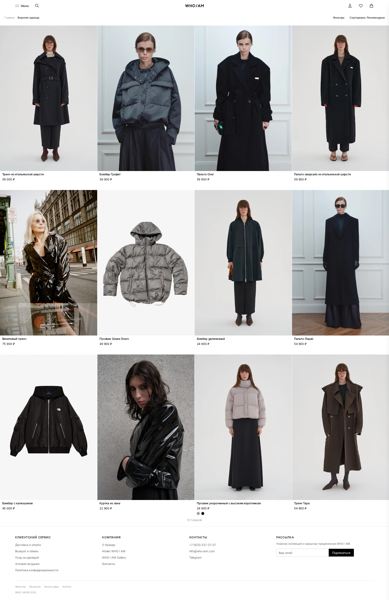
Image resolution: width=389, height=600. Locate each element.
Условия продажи (27, 564)
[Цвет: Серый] (198, 513)
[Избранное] (361, 6)
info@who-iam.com (202, 551)
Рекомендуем (367, 17)
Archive (66, 586)
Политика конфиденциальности (36, 570)
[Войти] (350, 6)
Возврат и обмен (26, 551)
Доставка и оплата (28, 545)
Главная (9, 17)
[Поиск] (37, 6)
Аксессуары (51, 586)
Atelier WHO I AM (113, 551)
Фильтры (338, 17)
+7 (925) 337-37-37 (202, 545)
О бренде (108, 545)
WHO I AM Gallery (114, 557)
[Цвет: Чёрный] (202, 513)
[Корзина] (372, 6)
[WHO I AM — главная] (194, 5)
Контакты (108, 564)
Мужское (35, 586)
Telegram (195, 557)
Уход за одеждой (27, 557)
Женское (20, 586)
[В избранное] (91, 30)
